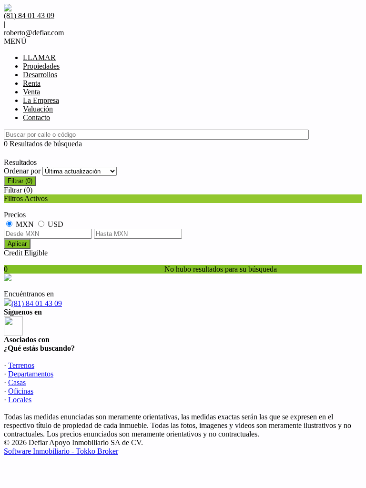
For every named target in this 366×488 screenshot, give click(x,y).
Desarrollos (40, 75)
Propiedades (41, 66)
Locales (19, 400)
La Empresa (41, 100)
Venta (31, 92)
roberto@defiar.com (34, 33)
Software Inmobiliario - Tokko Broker (61, 451)
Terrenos (21, 365)
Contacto (36, 117)
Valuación (38, 109)
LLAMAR (39, 57)
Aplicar (17, 243)
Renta (32, 83)
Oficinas (20, 391)
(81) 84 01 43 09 (36, 303)
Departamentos (30, 374)
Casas (17, 382)
